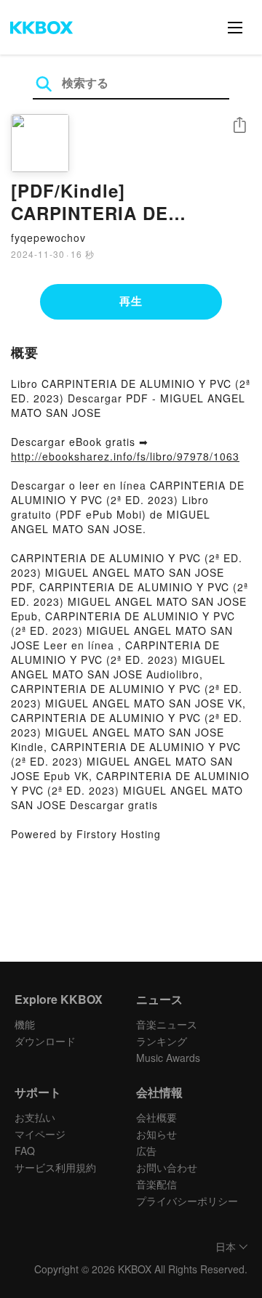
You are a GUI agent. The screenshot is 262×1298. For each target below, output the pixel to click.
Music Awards (168, 1057)
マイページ (40, 1134)
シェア (239, 125)
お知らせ (156, 1134)
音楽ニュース (166, 1024)
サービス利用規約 (55, 1167)
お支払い (35, 1117)
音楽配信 (156, 1184)
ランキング (161, 1041)
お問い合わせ (166, 1167)
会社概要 (156, 1117)
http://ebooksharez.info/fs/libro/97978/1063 (125, 456)
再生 (131, 301)
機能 (25, 1024)
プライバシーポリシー (187, 1200)
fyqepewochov (48, 237)
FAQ (25, 1150)
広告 (146, 1150)
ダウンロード (45, 1041)
